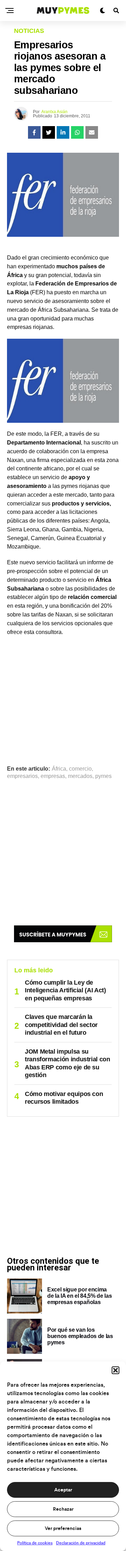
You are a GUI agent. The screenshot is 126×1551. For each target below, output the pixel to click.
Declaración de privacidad (80, 1543)
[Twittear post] (48, 132)
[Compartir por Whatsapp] (77, 132)
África (59, 769)
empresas (53, 776)
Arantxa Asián (54, 111)
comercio (80, 769)
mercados (80, 776)
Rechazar (63, 1509)
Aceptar (63, 1490)
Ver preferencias (63, 1528)
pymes (103, 776)
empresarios (22, 776)
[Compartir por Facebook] (34, 132)
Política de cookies (34, 1543)
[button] (115, 1370)
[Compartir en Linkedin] (63, 132)
